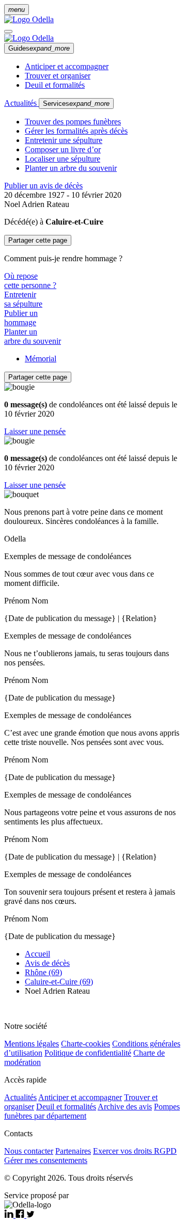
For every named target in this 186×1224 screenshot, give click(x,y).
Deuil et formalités (55, 85)
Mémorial (40, 358)
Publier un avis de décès (43, 185)
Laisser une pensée (35, 431)
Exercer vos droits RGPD (135, 1151)
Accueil (37, 953)
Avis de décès (47, 963)
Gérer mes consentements (45, 1160)
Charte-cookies (85, 1043)
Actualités (21, 103)
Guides (39, 48)
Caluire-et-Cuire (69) (59, 981)
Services (76, 103)
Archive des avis (125, 1106)
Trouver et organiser (57, 75)
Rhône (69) (43, 972)
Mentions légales (31, 1043)
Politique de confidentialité (87, 1052)
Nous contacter (28, 1151)
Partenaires (73, 1151)
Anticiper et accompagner (67, 66)
